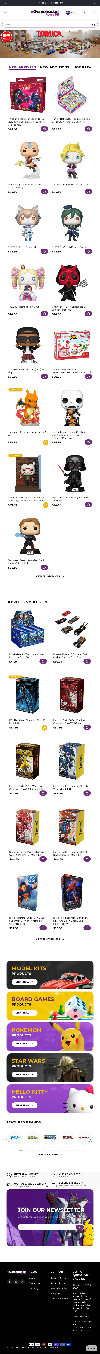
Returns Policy (58, 1278)
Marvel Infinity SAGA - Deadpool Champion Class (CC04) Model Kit (70, 721)
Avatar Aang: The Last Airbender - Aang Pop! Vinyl (25, 186)
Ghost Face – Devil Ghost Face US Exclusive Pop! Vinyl (69, 308)
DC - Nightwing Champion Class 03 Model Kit (27, 721)
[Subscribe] (80, 1227)
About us (33, 1278)
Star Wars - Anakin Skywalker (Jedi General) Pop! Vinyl (26, 562)
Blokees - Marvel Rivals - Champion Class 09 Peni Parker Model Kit (27, 853)
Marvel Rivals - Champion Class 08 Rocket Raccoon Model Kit (70, 853)
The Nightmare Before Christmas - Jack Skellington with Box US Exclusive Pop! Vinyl (70, 435)
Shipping (55, 1293)
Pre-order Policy (59, 1288)
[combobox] (50, 24)
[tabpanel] (15, 1137)
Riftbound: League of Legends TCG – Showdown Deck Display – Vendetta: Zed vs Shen (27, 122)
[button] (5, 12)
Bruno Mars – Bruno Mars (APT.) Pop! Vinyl (27, 371)
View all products (48, 576)
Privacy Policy (58, 1283)
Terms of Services (60, 1298)
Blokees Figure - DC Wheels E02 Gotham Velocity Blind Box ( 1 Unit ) (71, 656)
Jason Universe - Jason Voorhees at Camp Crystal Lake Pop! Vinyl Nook (26, 499)
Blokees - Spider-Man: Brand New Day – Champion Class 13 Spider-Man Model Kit (70, 921)
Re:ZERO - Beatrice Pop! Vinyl (23, 307)
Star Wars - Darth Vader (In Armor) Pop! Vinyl (70, 499)
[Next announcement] (95, 3)
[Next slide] (93, 44)
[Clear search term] (95, 24)
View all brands (48, 1155)
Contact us (34, 1283)
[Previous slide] (7, 44)
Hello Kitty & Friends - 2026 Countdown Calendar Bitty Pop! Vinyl (71, 371)
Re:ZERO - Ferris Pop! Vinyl (22, 247)
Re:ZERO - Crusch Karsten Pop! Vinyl (71, 247)
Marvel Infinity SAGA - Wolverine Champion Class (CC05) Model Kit (26, 787)
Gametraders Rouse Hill (26, 1347)
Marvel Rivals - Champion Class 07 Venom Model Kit (70, 787)
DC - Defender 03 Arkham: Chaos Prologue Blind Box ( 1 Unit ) (26, 656)
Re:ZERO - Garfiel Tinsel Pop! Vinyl (70, 184)
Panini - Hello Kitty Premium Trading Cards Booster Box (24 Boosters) (71, 120)
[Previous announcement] (5, 3)
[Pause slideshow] (97, 44)
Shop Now (58, 3)
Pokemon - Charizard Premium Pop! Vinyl (27, 433)
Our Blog (33, 1288)
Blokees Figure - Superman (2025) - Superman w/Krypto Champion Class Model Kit (27, 921)
